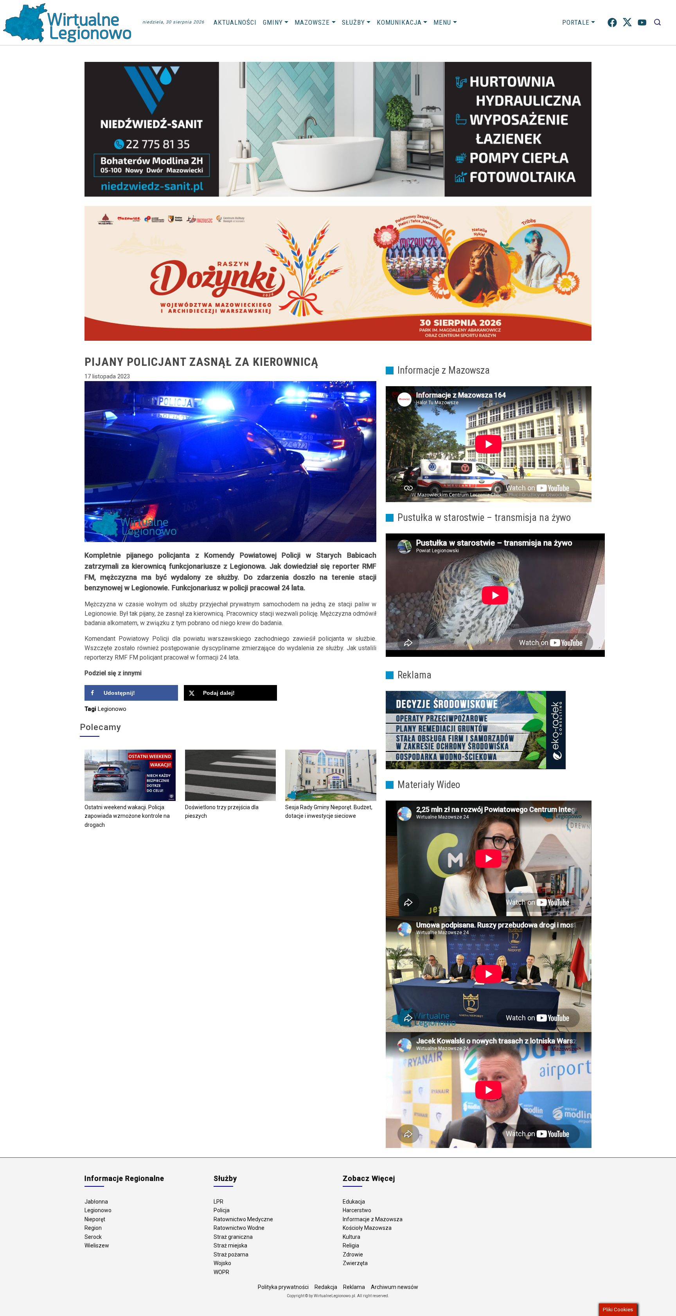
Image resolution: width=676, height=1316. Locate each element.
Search (657, 22)
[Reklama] (476, 729)
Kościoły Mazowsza (367, 1228)
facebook (612, 22)
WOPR (221, 1272)
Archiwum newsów (394, 1287)
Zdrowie (353, 1254)
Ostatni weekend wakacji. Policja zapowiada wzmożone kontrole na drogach (127, 816)
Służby (353, 22)
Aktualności (235, 22)
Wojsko (222, 1263)
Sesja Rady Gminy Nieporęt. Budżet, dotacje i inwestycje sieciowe (328, 811)
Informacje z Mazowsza (373, 1219)
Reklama (354, 1287)
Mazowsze (312, 22)
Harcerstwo (357, 1210)
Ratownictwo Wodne (239, 1228)
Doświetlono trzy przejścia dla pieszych (222, 811)
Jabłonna (96, 1201)
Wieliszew (96, 1245)
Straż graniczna (233, 1237)
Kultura (351, 1237)
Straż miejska (230, 1245)
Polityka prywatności (283, 1287)
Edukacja (354, 1201)
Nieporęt (94, 1219)
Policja (222, 1210)
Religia (351, 1245)
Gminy (273, 22)
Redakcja (326, 1287)
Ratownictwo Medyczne (243, 1219)
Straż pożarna (231, 1254)
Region (93, 1228)
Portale (576, 22)
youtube (642, 22)
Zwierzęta (355, 1263)
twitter (627, 22)
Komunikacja (399, 22)
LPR (218, 1201)
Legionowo (112, 708)
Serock (93, 1237)
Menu (442, 22)
